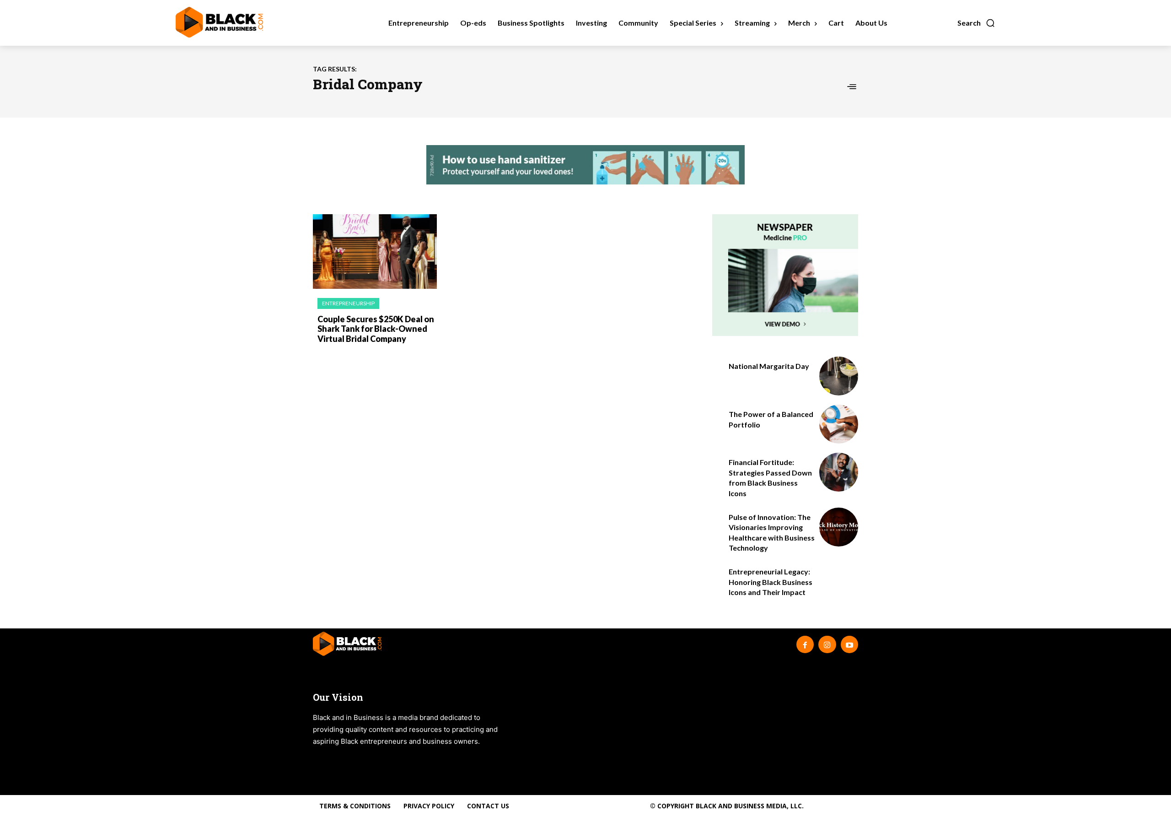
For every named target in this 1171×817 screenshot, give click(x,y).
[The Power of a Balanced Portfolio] (838, 424)
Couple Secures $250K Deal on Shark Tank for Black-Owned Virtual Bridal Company (375, 329)
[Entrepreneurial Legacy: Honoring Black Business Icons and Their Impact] (838, 581)
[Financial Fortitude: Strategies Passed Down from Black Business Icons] (838, 472)
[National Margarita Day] (838, 376)
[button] (976, 23)
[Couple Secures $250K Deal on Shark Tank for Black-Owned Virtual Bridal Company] (375, 251)
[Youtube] (849, 644)
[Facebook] (805, 644)
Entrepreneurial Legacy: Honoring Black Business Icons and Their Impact (770, 581)
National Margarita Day (769, 366)
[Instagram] (827, 644)
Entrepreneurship (348, 303)
